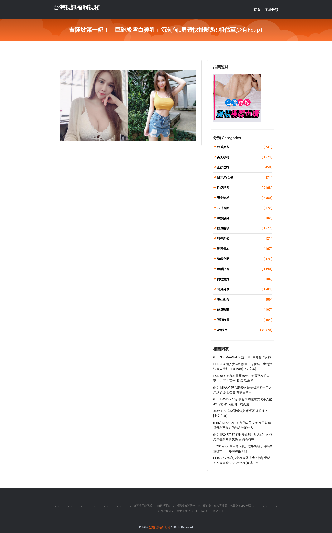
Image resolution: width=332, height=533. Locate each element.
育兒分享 (244, 289)
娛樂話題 (244, 269)
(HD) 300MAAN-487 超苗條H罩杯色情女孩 (242, 357)
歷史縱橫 (244, 228)
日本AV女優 (244, 177)
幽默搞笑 (244, 218)
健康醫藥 (244, 309)
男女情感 (244, 198)
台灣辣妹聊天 (166, 510)
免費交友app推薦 (240, 505)
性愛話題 (244, 187)
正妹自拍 (244, 167)
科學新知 (244, 238)
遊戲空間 (244, 259)
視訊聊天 (244, 320)
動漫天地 (244, 248)
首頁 (257, 10)
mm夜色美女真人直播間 (212, 505)
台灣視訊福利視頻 (77, 7)
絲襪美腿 (244, 147)
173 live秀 (202, 510)
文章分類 (271, 10)
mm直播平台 (163, 505)
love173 (218, 510)
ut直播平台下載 (143, 505)
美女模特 (244, 157)
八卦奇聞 (244, 208)
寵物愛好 (244, 279)
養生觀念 (244, 299)
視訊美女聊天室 (186, 505)
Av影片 (244, 330)
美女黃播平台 (185, 510)
